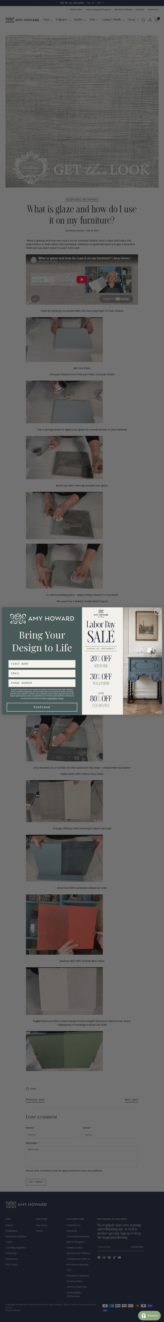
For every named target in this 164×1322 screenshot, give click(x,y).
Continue (42, 707)
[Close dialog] (157, 612)
